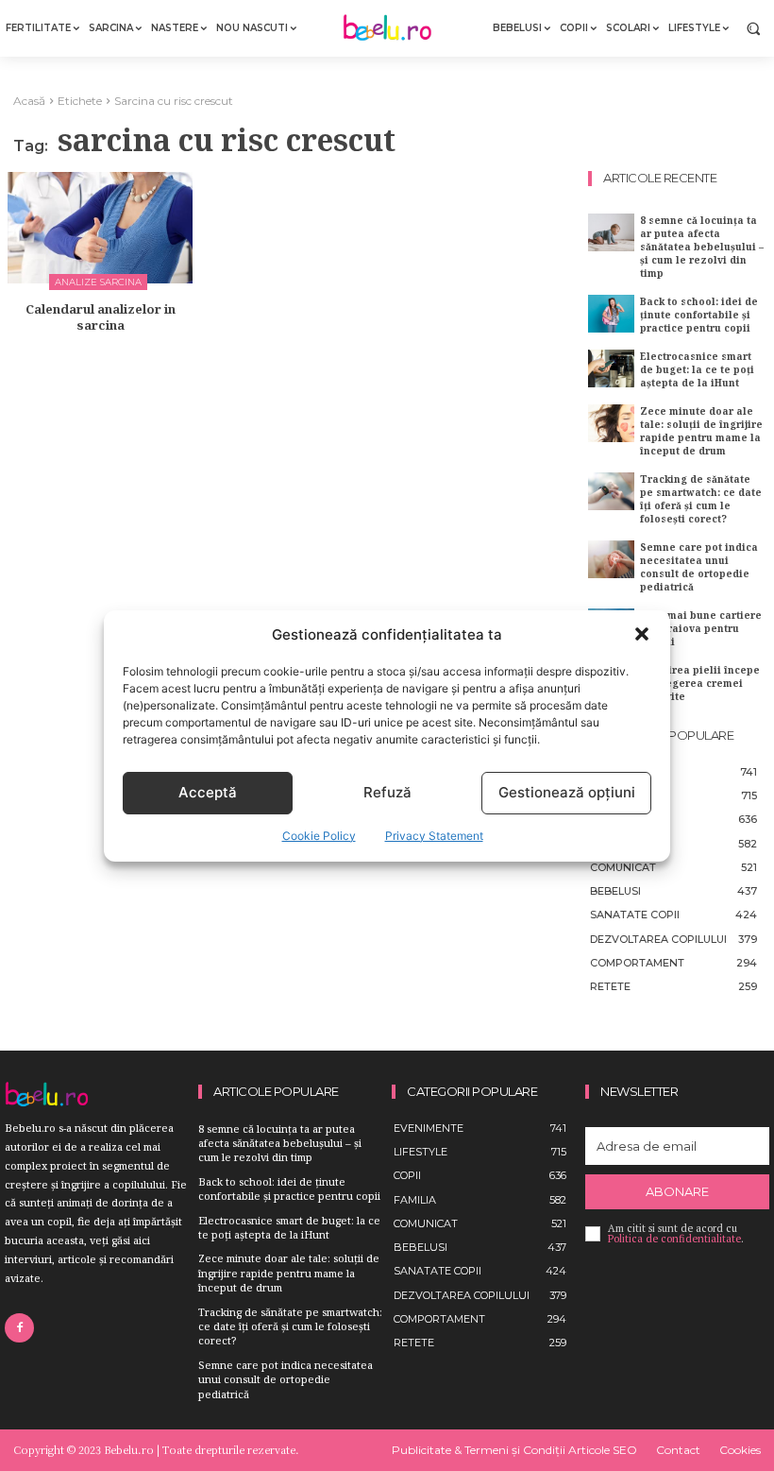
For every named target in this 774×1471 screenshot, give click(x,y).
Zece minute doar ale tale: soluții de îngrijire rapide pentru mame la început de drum (701, 430)
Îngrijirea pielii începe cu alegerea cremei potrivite (700, 683)
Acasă (29, 101)
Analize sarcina (98, 282)
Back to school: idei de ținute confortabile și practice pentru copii (699, 314)
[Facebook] (19, 1328)
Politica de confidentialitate (674, 1238)
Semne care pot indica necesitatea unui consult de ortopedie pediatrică (699, 566)
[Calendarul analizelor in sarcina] (100, 227)
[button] (641, 633)
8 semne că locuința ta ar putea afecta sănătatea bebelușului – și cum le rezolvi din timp (702, 247)
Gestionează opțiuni (566, 792)
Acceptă (207, 792)
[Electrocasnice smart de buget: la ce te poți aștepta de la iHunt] (611, 368)
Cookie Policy (319, 836)
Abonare (677, 1191)
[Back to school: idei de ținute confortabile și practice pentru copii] (611, 313)
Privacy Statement (434, 836)
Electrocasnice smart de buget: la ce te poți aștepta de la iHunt (697, 369)
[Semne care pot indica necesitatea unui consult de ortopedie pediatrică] (611, 558)
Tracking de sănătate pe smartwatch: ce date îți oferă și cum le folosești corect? (701, 498)
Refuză (387, 792)
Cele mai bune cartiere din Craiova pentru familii (701, 628)
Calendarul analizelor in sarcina (100, 317)
